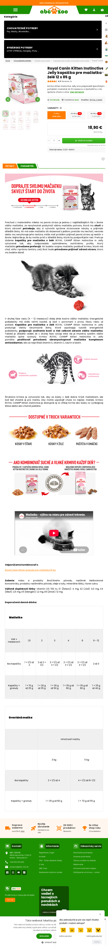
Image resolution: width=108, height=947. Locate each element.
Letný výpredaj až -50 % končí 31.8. (54, 3)
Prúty (34, 50)
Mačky (14, 31)
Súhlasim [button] (44, 936)
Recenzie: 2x (67, 81)
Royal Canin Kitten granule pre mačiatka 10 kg (30, 570)
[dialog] (54, 931)
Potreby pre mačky (42, 60)
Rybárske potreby (20, 47)
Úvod (7, 60)
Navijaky (27, 50)
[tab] (10, 166)
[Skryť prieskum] (100, 914)
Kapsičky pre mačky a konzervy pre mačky (71, 60)
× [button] (105, 919)
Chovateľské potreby (22, 28)
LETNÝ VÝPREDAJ (14, 50)
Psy (8, 31)
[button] (54, 942)
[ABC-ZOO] (54, 10)
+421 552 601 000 (17, 862)
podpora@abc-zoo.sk (19, 867)
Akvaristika (23, 31)
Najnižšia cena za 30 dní (96, 145)
